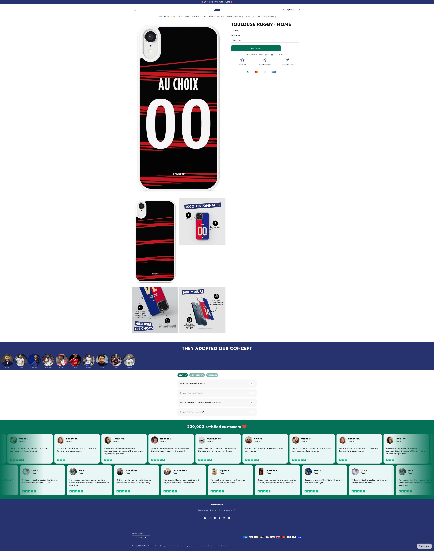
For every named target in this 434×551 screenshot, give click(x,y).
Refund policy (153, 546)
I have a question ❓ (227, 510)
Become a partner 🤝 (207, 510)
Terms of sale (201, 546)
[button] (134, 9)
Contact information (228, 546)
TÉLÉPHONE (235, 35)
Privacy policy (165, 546)
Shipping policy (213, 546)
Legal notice (190, 546)
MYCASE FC (142, 546)
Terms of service (178, 546)
